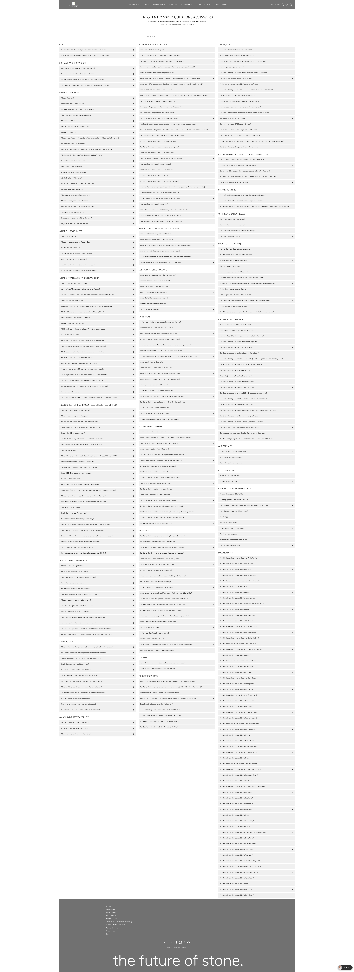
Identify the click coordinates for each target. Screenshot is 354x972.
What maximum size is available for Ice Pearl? (236, 707)
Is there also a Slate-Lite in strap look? (74, 144)
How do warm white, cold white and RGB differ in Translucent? (83, 340)
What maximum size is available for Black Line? (236, 621)
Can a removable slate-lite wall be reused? (235, 182)
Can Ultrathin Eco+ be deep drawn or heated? (76, 253)
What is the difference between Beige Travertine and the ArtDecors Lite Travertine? (90, 138)
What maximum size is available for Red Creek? (236, 792)
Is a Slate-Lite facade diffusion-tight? (233, 118)
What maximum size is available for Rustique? (236, 809)
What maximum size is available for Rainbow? (236, 781)
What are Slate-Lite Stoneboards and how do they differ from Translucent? (87, 647)
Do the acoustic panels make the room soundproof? (158, 101)
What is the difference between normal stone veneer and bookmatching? (165, 245)
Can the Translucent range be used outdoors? (156, 523)
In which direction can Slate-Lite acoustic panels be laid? (159, 193)
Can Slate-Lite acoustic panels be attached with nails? (159, 170)
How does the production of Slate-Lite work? (76, 218)
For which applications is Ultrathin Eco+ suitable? (78, 265)
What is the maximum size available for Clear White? (238, 644)
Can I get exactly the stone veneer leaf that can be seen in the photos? (244, 505)
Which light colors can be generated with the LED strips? (80, 427)
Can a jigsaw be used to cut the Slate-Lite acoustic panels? (160, 215)
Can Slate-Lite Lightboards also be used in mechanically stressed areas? (86, 629)
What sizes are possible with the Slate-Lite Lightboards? (80, 594)
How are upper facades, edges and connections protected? (240, 107)
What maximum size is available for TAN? (234, 587)
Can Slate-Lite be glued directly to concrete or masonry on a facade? (243, 73)
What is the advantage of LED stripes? (74, 416)
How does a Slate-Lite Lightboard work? (75, 571)
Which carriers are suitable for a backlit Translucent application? (83, 329)
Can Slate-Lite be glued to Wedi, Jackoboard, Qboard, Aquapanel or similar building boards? (252, 359)
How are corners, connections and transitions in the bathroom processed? (165, 345)
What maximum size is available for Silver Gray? (237, 821)
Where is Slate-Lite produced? (71, 167)
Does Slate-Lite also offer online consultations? (77, 74)
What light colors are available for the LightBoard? (78, 577)
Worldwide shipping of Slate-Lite (231, 494)
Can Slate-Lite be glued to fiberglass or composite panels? (240, 416)
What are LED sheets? (68, 450)
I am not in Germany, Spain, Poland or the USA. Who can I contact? (84, 80)
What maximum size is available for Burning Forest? (238, 575)
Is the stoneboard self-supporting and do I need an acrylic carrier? (83, 653)
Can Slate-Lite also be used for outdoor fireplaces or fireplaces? (162, 553)
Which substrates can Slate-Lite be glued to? (235, 324)
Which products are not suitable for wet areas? (156, 385)
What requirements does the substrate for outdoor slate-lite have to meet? (166, 438)
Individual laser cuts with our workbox (233, 451)
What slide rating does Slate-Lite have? (74, 201)
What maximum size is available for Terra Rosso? (237, 878)
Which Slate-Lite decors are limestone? (154, 292)
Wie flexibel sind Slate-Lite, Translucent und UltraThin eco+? (82, 155)
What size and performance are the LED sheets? (77, 462)
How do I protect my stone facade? (232, 67)
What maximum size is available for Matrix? (235, 735)
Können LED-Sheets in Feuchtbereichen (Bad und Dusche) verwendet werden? (88, 490)
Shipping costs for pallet (228, 522)
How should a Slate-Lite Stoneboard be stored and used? (80, 710)
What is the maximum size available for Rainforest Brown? (240, 769)
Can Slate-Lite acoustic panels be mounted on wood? (158, 141)
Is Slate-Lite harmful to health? (71, 178)
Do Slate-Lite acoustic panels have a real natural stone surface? (162, 61)
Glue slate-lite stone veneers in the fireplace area (157, 650)
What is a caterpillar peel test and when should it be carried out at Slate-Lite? (247, 439)
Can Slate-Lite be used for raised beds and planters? (158, 500)
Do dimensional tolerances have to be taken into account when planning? (86, 634)
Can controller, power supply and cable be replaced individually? (83, 553)
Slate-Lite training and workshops (231, 463)
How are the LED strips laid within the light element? (79, 422)
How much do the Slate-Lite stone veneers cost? (77, 184)
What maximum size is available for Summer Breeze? (238, 844)
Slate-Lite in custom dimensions (231, 457)
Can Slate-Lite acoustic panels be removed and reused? (159, 181)
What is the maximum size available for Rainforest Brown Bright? (243, 786)
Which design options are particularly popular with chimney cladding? (164, 616)
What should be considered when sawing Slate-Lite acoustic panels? (164, 210)
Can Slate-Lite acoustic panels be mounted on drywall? (159, 147)
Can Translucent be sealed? (70, 392)
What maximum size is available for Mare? (235, 815)
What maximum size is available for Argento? (236, 592)
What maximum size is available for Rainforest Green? (239, 775)
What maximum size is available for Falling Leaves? (238, 684)
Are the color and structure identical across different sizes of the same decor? (87, 149)
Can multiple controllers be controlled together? (77, 547)
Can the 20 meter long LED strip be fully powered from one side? (83, 439)
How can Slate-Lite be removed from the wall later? (238, 165)
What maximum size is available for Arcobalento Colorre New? (242, 604)
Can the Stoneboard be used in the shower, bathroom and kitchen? (84, 693)
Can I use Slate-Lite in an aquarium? (232, 225)
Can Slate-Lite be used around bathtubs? (154, 413)
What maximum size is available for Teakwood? (236, 855)
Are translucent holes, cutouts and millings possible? (79, 363)
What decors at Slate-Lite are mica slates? (155, 286)
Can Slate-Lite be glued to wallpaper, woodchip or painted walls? (242, 364)
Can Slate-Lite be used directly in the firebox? (156, 570)
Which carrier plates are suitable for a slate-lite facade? (239, 84)
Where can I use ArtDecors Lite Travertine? (76, 734)
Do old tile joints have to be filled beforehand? (236, 376)
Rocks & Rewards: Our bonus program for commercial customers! (83, 50)
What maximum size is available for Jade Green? (237, 895)
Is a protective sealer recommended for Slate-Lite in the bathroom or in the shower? (169, 356)
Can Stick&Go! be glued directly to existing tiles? (237, 382)
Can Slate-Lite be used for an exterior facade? (236, 50)
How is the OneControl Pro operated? (74, 513)
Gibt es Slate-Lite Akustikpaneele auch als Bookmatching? (160, 262)
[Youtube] (188, 942)
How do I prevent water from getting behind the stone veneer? (162, 455)
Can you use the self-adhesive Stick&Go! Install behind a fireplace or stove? (166, 644)
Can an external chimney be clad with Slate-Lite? (157, 564)
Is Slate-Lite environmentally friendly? (74, 172)
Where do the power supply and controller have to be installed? (83, 530)
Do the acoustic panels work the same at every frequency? (160, 107)
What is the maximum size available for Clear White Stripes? (241, 649)
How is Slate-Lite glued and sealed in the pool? (156, 483)
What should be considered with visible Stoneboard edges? (81, 687)
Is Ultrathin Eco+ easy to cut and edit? (74, 259)
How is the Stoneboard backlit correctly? (75, 664)
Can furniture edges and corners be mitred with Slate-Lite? (160, 721)
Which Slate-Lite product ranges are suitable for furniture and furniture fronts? (167, 681)
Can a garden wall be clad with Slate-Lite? (155, 495)
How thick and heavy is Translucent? (73, 323)
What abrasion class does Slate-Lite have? (75, 195)
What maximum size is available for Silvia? (235, 826)
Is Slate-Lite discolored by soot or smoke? (154, 633)
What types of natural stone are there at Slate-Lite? (158, 275)
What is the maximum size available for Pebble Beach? (239, 764)
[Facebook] (176, 942)
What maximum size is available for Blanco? (235, 569)
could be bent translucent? (70, 335)
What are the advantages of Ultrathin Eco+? (76, 242)
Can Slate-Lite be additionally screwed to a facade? (238, 95)
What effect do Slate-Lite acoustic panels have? (157, 73)
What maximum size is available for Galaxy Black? (237, 689)
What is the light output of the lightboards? (76, 600)
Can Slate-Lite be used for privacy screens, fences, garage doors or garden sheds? (168, 512)
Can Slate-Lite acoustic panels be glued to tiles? (157, 153)
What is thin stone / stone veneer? (72, 104)
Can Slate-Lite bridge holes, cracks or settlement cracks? (239, 427)
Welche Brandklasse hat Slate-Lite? (152, 639)
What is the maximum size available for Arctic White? (238, 558)
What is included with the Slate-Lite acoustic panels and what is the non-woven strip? (170, 78)
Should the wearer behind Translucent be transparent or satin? (82, 369)
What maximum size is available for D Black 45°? (237, 667)
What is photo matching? (228, 481)
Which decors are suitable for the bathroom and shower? (160, 379)
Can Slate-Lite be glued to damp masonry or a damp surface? (241, 422)
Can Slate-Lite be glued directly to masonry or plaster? (239, 342)
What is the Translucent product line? (74, 283)
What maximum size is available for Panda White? (237, 729)
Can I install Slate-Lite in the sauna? (232, 219)
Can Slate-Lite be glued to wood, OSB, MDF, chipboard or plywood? (243, 393)
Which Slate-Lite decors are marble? (153, 304)
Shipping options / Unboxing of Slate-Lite (234, 500)
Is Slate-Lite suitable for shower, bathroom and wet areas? (160, 322)
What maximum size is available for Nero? (234, 758)
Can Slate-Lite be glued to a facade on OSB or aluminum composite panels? (246, 90)
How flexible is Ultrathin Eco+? (71, 248)
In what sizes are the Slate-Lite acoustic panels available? (160, 55)
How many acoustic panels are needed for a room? (157, 113)
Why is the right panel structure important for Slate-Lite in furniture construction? (168, 698)
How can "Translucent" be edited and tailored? (77, 358)
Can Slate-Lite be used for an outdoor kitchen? (156, 489)
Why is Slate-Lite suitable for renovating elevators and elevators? (243, 195)
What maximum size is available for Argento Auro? (237, 598)
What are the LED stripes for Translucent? (75, 410)
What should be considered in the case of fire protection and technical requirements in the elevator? (255, 206)
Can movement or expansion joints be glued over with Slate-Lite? (242, 433)
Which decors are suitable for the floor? (233, 289)
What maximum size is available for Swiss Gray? (237, 849)
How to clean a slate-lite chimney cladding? (155, 582)
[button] (282, 4)
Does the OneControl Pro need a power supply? (77, 519)
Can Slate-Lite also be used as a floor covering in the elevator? (241, 201)
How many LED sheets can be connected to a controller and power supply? (87, 536)
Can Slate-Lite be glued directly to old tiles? (235, 370)
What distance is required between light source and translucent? (83, 346)
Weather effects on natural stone (72, 212)
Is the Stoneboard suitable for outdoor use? (76, 698)
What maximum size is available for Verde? (235, 884)
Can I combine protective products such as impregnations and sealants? (245, 300)
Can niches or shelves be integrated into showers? (157, 391)
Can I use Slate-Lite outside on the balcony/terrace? (158, 466)
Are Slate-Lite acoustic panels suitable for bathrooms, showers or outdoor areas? (168, 124)
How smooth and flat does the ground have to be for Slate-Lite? (242, 336)
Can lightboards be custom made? (72, 583)
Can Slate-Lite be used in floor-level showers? (156, 368)
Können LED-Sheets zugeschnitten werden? (76, 473)
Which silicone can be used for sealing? (233, 306)
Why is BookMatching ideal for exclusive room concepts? (160, 251)
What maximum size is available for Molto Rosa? (237, 741)
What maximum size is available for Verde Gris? (236, 889)
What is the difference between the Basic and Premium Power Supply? (85, 524)
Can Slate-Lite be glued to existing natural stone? (237, 387)
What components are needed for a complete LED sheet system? (83, 496)
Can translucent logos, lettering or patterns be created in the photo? (84, 386)
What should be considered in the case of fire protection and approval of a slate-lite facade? (252, 141)
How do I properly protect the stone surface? (235, 295)
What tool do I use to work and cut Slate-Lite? (236, 255)
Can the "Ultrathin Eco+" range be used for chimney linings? (161, 610)
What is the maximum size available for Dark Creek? (238, 678)
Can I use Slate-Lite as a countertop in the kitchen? (157, 669)
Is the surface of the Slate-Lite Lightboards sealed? (78, 623)
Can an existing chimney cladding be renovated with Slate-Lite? (162, 547)
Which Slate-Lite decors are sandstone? (154, 298)
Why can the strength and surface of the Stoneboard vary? (81, 658)
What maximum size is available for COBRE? (235, 655)
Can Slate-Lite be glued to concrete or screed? (236, 347)
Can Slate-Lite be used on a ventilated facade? (236, 78)
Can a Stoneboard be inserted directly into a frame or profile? (82, 681)
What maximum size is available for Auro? (234, 609)
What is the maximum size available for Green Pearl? (238, 695)
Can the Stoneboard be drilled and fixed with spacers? (79, 675)
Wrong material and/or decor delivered (233, 540)
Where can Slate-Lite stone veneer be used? (76, 115)
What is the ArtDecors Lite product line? (75, 722)
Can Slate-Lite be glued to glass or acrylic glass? (237, 404)
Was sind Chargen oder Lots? (230, 475)
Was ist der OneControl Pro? (70, 507)
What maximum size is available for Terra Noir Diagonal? (240, 861)
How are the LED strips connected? (73, 433)
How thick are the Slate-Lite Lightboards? (75, 589)
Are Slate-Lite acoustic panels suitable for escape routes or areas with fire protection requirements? (174, 130)
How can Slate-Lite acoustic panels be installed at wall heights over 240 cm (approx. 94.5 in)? (172, 187)
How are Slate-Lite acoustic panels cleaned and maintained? (161, 221)
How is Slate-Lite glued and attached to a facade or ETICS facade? (243, 61)
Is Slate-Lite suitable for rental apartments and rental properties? (242, 159)
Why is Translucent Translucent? (72, 300)
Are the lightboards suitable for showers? (75, 611)
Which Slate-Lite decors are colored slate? (155, 281)
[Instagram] (180, 942)
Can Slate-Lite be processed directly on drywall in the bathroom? (162, 402)
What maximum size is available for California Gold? (238, 632)
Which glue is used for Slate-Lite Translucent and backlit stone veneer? (85, 352)
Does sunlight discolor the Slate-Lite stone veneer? (78, 206)
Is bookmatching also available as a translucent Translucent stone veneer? (166, 257)
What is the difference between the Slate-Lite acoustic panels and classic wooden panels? (171, 84)
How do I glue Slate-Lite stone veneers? (234, 260)
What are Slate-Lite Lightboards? (72, 566)
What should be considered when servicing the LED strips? (81, 444)
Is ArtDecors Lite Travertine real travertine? (76, 728)
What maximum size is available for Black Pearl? (237, 564)
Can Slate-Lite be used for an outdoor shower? (156, 472)
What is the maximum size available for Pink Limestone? (239, 724)
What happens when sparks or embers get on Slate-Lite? (160, 622)
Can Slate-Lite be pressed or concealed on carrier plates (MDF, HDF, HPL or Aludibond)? (171, 687)
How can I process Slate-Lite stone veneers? (235, 249)
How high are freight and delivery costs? (234, 511)
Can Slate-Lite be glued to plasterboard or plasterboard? (239, 353)
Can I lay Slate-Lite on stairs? (230, 236)
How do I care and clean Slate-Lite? (73, 161)
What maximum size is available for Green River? (237, 701)
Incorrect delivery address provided (232, 528)
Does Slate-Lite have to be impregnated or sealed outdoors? (161, 460)
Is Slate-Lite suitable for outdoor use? (153, 432)
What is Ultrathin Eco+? (69, 236)
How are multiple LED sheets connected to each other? (80, 484)
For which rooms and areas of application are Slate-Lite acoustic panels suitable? (168, 67)
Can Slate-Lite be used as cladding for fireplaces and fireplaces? (162, 536)
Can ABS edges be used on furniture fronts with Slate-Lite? (160, 715)
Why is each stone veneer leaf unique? (74, 224)
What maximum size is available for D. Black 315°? (237, 672)
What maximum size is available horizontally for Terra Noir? (241, 866)
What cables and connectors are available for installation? (81, 542)
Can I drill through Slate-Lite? (230, 266)
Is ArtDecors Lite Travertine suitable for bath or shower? (159, 419)
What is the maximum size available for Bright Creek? (238, 627)
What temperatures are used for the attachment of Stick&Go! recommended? (247, 312)
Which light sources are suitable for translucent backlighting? (82, 312)
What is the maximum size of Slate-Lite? (75, 127)
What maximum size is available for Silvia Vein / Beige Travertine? (243, 832)
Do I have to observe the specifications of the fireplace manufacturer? (164, 599)
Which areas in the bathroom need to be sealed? (157, 328)
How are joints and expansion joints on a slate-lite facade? (240, 101)
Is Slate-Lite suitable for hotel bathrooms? (154, 408)
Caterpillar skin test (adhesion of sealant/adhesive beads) (240, 135)
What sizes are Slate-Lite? (70, 121)
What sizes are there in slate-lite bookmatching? (157, 239)
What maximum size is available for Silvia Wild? (237, 838)
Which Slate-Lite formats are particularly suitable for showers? (162, 351)
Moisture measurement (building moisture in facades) (238, 130)
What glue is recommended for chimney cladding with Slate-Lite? (163, 576)
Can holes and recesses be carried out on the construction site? (162, 396)
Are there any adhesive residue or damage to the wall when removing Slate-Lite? (248, 177)
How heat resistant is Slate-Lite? (72, 189)
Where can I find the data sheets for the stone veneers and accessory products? (247, 283)
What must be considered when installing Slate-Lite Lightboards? (84, 617)
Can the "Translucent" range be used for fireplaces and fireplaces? (163, 604)
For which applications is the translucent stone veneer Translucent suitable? (87, 295)
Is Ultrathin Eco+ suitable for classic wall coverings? (79, 271)
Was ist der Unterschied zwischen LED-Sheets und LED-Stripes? (83, 502)
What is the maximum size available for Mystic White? (239, 752)
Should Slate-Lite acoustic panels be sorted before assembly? (161, 198)
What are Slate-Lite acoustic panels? (153, 50)
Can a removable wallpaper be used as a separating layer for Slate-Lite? (245, 171)
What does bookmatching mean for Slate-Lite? (156, 234)
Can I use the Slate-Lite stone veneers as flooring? (237, 231)
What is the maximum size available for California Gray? (239, 638)
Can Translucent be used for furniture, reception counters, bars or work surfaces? (89, 398)
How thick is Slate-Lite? (69, 132)
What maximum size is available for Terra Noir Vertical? (239, 872)
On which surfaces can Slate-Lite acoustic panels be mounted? (162, 135)
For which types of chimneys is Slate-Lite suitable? (157, 542)
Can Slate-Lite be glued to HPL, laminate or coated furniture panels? (244, 399)
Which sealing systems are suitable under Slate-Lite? (158, 333)
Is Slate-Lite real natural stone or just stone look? (78, 109)
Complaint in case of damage (230, 545)
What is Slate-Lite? (67, 98)
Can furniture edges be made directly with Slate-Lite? (159, 727)
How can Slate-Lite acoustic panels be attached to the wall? (161, 158)
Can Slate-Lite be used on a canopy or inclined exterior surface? (162, 518)
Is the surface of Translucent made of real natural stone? (80, 289)
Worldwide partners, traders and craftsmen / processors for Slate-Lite (85, 85)
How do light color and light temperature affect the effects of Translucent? (87, 306)
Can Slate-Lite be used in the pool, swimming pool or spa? (160, 478)
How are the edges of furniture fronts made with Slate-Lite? (161, 710)
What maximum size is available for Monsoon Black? (238, 746)
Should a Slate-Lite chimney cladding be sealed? (157, 587)
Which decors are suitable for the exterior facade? (237, 55)
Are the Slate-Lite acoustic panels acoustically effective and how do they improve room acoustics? (174, 95)
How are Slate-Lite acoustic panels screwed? (155, 164)
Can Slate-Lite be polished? (149, 309)
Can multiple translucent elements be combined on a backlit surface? (85, 375)
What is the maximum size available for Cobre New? (238, 661)
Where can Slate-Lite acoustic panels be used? (156, 90)
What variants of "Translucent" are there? (75, 318)
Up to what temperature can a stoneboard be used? (78, 704)
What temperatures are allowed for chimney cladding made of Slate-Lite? (166, 593)
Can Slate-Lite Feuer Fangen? (150, 627)
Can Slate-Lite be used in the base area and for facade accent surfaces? (244, 113)
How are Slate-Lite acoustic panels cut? (154, 204)
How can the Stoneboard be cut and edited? (76, 670)
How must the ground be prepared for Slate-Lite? (237, 330)
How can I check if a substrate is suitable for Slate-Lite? (159, 443)
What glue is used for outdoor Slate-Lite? (154, 449)
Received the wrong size (228, 534)
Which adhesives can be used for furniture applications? (159, 693)
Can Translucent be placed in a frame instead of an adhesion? (82, 380)
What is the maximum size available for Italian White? (239, 712)
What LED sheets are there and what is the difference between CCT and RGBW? (89, 456)
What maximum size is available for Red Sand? (236, 798)
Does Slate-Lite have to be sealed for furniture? (156, 704)
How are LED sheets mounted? (71, 479)
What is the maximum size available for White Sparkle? (239, 581)
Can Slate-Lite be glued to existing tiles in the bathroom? (160, 339)
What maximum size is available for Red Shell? (236, 804)
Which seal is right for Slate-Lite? (151, 362)
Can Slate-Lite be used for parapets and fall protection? (239, 147)
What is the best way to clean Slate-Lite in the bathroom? (160, 373)
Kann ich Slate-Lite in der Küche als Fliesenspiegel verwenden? (162, 663)
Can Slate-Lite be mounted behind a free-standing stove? (160, 559)
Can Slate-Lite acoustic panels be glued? (154, 175)
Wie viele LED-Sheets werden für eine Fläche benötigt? (80, 467)
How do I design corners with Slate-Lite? (234, 272)
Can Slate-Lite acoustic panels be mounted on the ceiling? (160, 118)
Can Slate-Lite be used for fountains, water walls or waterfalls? (162, 506)
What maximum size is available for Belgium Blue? (237, 615)
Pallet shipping (225, 517)
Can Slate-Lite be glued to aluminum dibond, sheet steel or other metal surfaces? (248, 410)
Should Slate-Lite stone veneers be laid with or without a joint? (242, 278)
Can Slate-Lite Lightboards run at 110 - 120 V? (77, 606)
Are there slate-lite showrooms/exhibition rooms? (78, 68)
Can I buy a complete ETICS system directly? (235, 124)
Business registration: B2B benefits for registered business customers (85, 55)
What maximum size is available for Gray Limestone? (238, 718)
